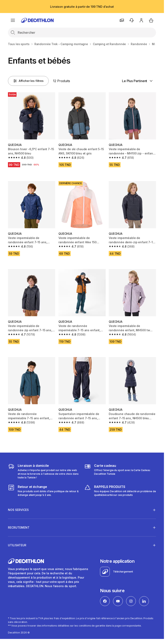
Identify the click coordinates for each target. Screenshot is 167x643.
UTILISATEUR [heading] (17, 545)
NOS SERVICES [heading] (18, 510)
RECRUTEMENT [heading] (19, 527)
